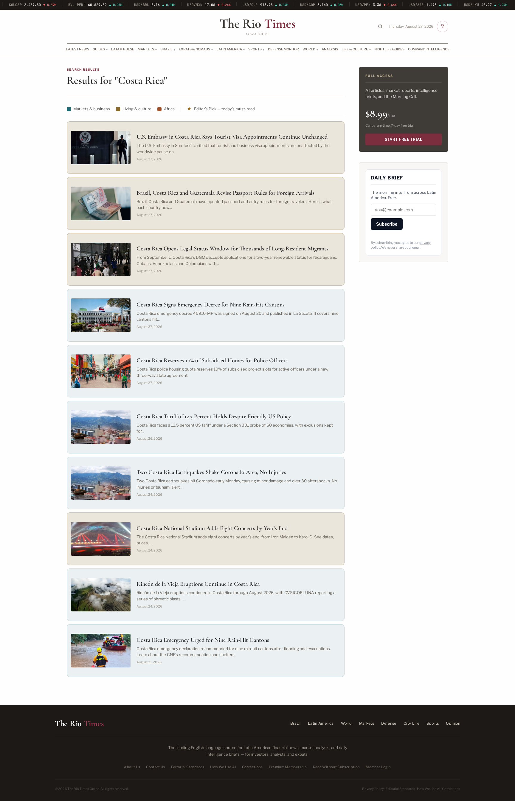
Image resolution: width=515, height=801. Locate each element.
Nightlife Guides (389, 49)
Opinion (453, 723)
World (309, 49)
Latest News (77, 49)
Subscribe (386, 224)
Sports (255, 49)
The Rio (257, 23)
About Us (132, 767)
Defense (388, 723)
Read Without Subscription (336, 767)
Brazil (166, 49)
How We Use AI (223, 767)
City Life (411, 723)
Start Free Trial (403, 139)
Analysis (330, 49)
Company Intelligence (428, 49)
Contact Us (155, 767)
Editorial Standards (187, 767)
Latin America (229, 49)
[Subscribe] (442, 26)
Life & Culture (355, 49)
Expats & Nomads (194, 49)
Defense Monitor (283, 49)
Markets (146, 49)
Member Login (378, 767)
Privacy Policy (373, 789)
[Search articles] (380, 26)
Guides (99, 49)
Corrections (252, 767)
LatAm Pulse (122, 49)
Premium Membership (288, 767)
